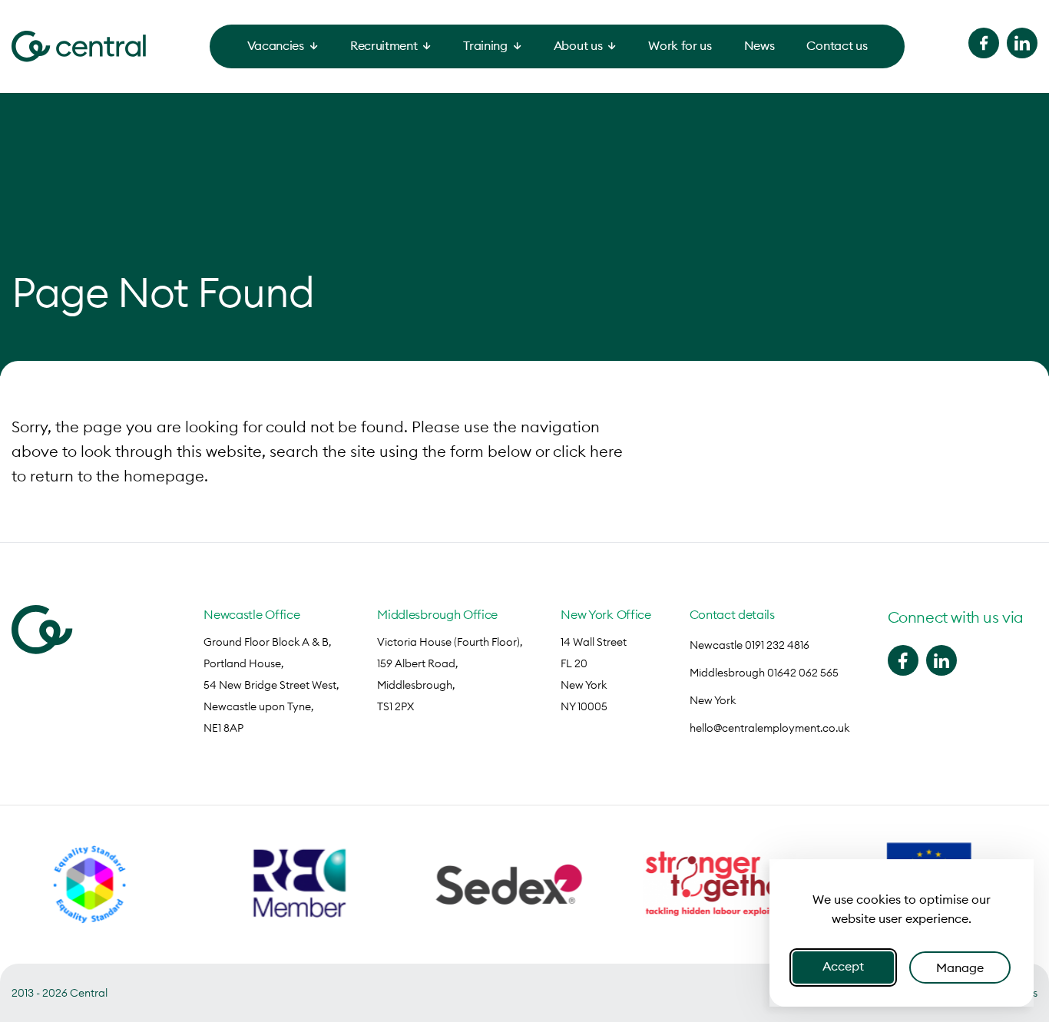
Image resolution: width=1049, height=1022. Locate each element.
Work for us (679, 45)
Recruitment (383, 45)
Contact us (836, 45)
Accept (843, 966)
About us (578, 45)
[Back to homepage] (79, 46)
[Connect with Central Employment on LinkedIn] (1022, 43)
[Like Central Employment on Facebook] (983, 43)
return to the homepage (117, 475)
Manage (960, 967)
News (759, 45)
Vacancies (275, 45)
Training (485, 45)
